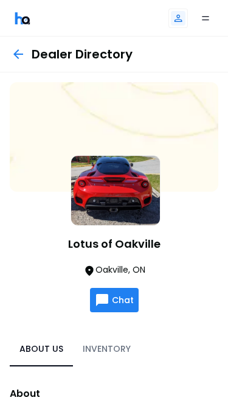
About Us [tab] (41, 349)
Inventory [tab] (107, 349)
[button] (178, 18)
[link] (22, 18)
